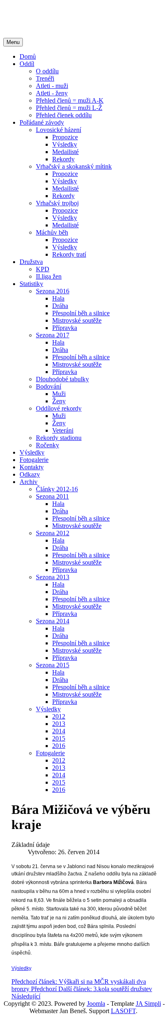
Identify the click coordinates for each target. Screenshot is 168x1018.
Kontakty (32, 467)
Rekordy (63, 159)
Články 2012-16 (57, 489)
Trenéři (45, 78)
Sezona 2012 (52, 533)
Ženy (59, 401)
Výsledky (64, 144)
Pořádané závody (42, 122)
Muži (59, 393)
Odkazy (30, 474)
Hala (58, 298)
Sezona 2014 (52, 621)
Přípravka (64, 327)
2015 (58, 738)
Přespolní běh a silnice (81, 313)
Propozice (65, 137)
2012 (58, 716)
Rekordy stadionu (59, 437)
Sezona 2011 (52, 496)
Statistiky (31, 283)
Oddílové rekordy (59, 408)
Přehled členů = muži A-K (70, 100)
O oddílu (47, 71)
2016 (58, 745)
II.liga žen (49, 276)
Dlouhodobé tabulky (62, 379)
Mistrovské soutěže (77, 320)
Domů (28, 56)
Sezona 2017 (52, 335)
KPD (42, 269)
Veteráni (62, 430)
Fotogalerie (34, 459)
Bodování (48, 386)
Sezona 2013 (52, 577)
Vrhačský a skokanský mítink (74, 166)
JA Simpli (148, 1003)
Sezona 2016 (52, 291)
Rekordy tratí (69, 254)
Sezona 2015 (52, 665)
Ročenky (47, 445)
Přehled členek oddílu (64, 115)
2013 (58, 723)
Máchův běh (52, 232)
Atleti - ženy (52, 93)
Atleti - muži (52, 85)
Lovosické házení (58, 129)
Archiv (29, 481)
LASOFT (123, 1010)
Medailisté (65, 151)
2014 (58, 731)
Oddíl (27, 63)
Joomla (96, 1003)
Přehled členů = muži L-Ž (69, 107)
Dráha (60, 305)
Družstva (31, 261)
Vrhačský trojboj (57, 203)
